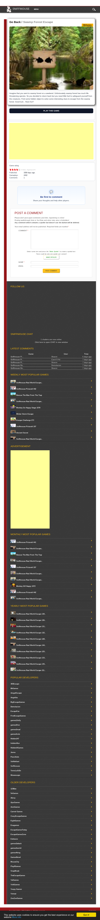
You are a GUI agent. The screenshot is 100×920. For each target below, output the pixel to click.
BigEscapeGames (18, 702)
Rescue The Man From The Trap (29, 395)
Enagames (15, 825)
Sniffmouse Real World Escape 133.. (31, 658)
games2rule (15, 734)
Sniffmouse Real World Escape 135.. (31, 664)
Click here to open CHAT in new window (51, 342)
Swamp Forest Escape (38, 21)
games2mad (15, 729)
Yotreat (13, 894)
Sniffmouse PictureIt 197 (26, 426)
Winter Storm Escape (24, 414)
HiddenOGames (17, 748)
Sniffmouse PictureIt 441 (26, 542)
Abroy (13, 798)
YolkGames (15, 885)
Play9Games (16, 866)
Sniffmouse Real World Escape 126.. (31, 620)
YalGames (15, 880)
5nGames (14, 793)
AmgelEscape (16, 693)
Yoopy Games (16, 889)
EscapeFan (15, 711)
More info (16, 917)
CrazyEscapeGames (19, 816)
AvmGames (15, 807)
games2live (15, 725)
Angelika (14, 698)
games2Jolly (16, 720)
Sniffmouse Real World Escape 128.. (31, 639)
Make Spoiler (51, 257)
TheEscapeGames (18, 875)
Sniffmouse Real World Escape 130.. (31, 614)
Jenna (13, 752)
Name (21, 262)
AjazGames (15, 802)
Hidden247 (15, 739)
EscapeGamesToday (19, 830)
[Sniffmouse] (9, 11)
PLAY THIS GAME (51, 111)
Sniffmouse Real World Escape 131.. (31, 626)
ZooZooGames (16, 898)
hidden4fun (15, 743)
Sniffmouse (20, 8)
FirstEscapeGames (18, 716)
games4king (15, 853)
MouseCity (15, 862)
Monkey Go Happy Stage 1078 (28, 408)
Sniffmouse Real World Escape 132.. (31, 633)
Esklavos (14, 839)
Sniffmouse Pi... (17, 357)
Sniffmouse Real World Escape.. (29, 383)
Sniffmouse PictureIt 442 (26, 389)
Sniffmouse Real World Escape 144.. (31, 645)
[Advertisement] (51, 141)
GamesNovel (16, 857)
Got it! (86, 914)
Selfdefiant (15, 761)
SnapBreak (15, 871)
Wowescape (15, 775)
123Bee (13, 789)
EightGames (15, 821)
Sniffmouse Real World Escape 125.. (31, 651)
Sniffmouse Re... (17, 365)
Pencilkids (15, 757)
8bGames (14, 688)
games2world (16, 848)
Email (21, 266)
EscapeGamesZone (18, 834)
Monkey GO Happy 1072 (25, 586)
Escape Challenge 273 (25, 420)
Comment (23, 231)
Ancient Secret (22, 433)
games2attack (16, 843)
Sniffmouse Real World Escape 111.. (30, 670)
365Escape (15, 684)
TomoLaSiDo (16, 771)
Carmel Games (16, 812)
